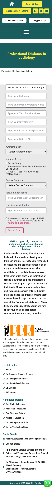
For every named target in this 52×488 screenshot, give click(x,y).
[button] (26, 32)
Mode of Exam (13, 159)
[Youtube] (46, 10)
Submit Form (14, 230)
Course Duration (14, 180)
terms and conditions (19, 222)
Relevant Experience (16, 193)
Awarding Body (13, 147)
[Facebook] (35, 10)
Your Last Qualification (17, 205)
